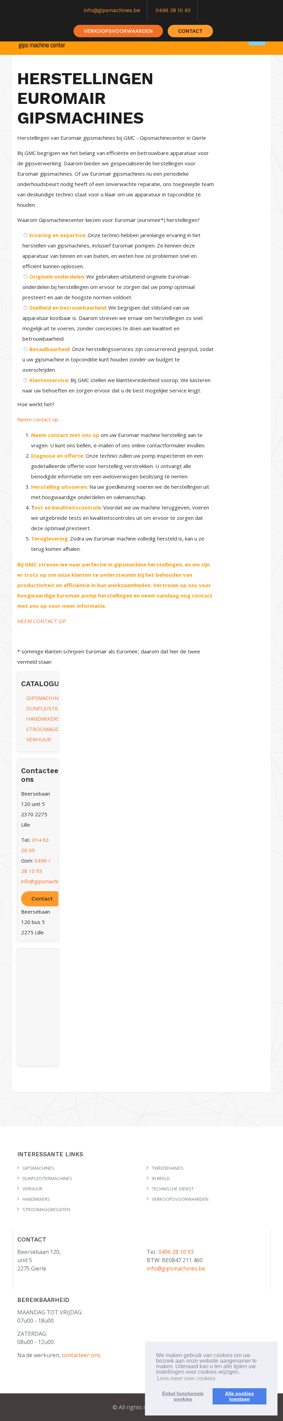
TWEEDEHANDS (168, 1168)
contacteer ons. (81, 1355)
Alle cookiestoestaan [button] (239, 1396)
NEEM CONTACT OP (41, 620)
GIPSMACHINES (45, 697)
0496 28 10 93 (173, 10)
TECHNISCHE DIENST (173, 1189)
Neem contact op (37, 419)
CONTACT (190, 31)
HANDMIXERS (43, 718)
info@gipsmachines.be (112, 10)
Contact (42, 898)
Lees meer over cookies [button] (186, 1378)
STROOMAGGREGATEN (54, 729)
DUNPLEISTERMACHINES (57, 708)
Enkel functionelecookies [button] (183, 1396)
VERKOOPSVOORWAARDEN (118, 31)
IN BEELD (161, 1178)
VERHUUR (38, 739)
